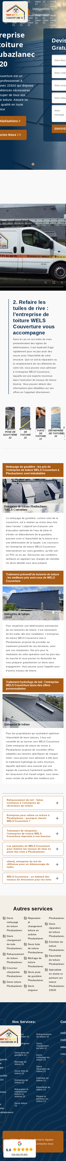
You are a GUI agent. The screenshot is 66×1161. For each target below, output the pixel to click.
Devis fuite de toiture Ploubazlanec (35, 948)
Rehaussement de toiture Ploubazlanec (14, 958)
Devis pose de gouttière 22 (22, 1054)
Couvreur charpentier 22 (22, 1035)
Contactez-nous (44, 1143)
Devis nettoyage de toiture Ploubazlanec (14, 924)
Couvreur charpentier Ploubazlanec (14, 972)
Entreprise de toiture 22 (21, 1081)
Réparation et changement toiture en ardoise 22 (21, 1093)
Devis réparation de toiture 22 (30, 20)
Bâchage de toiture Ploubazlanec (35, 962)
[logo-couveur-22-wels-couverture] (15, 11)
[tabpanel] (33, 85)
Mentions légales (43, 1139)
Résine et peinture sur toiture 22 (53, 21)
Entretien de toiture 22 (38, 19)
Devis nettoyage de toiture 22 (22, 20)
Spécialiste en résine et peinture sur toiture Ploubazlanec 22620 (56, 979)
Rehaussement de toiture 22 (7, 19)
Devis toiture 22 (21, 1104)
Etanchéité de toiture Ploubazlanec (56, 959)
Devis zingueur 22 (22, 1044)
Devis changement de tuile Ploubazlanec (14, 942)
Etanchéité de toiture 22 (45, 19)
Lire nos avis (20, 1154)
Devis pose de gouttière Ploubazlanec (35, 976)
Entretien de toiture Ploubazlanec (56, 945)
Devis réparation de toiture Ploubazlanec (56, 929)
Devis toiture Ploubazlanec (14, 984)
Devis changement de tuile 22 (15, 20)
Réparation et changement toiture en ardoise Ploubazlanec (35, 928)
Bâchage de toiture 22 (21, 1063)
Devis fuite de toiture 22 (21, 1072)
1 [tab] (33, 164)
